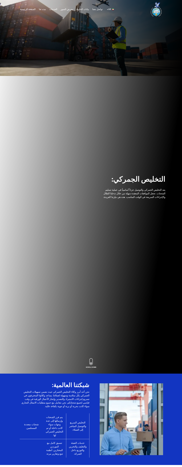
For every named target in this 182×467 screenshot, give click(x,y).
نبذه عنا (42, 9)
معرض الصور (67, 9)
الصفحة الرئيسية (28, 9)
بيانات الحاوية (82, 9)
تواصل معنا (97, 9)
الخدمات (53, 9)
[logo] (156, 9)
